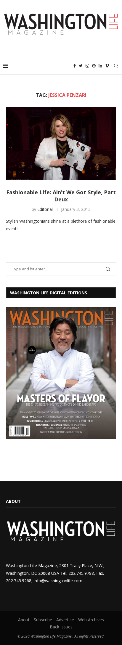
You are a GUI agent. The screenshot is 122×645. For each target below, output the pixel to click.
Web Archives (91, 619)
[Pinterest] (94, 65)
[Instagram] (87, 65)
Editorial (45, 209)
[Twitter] (81, 65)
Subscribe (43, 619)
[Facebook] (74, 65)
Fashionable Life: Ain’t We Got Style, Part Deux (61, 196)
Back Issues (61, 627)
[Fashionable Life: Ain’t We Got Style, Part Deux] (61, 143)
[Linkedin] (100, 65)
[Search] (116, 65)
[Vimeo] (107, 65)
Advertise (65, 619)
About (24, 619)
